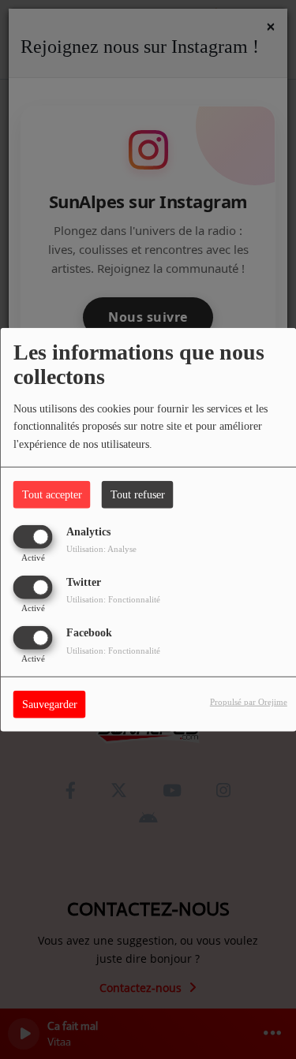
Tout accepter (52, 494)
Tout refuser (138, 494)
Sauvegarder (49, 704)
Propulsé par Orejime (248, 702)
